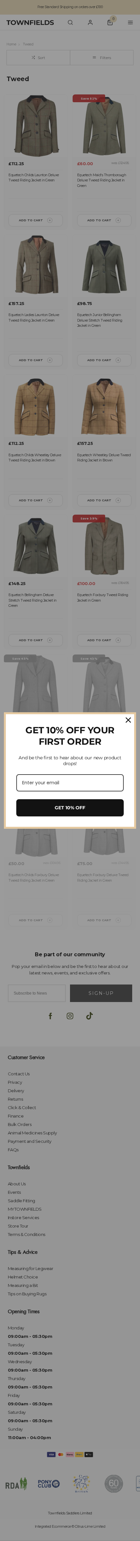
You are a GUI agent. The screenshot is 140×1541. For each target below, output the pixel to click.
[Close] (128, 720)
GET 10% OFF (70, 808)
